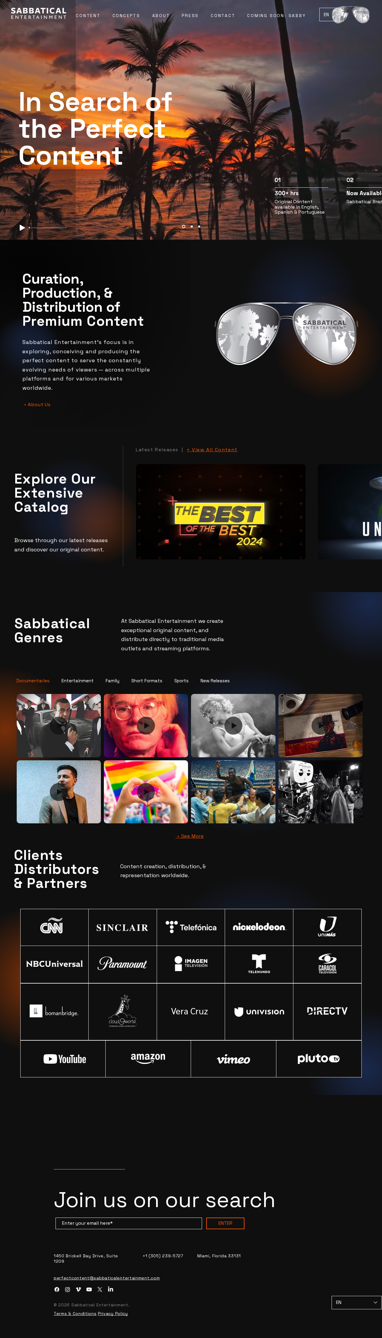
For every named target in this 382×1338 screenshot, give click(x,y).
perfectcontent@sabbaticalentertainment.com (107, 1333)
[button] (350, 15)
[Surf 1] (191, 226)
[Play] (22, 228)
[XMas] (183, 227)
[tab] (33, 680)
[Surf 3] (199, 227)
